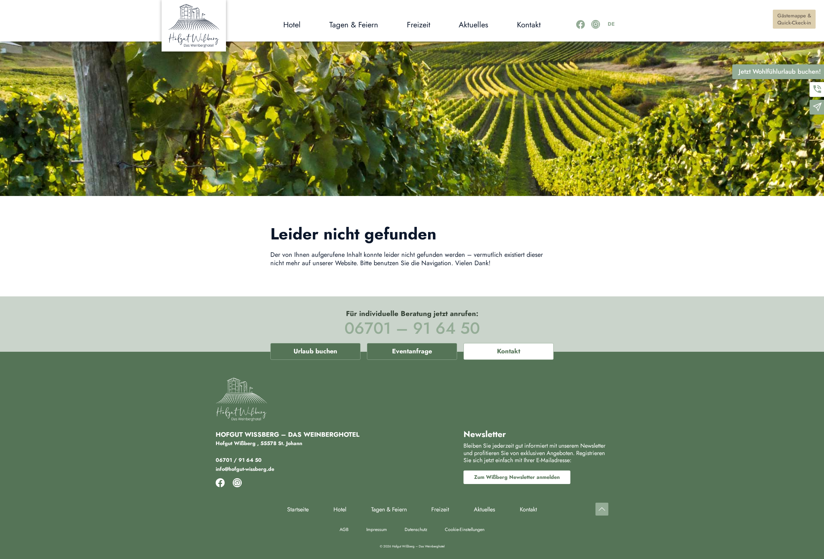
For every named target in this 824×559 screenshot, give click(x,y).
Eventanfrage (412, 351)
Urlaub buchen (315, 351)
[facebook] (580, 24)
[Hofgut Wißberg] (194, 25)
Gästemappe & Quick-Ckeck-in (794, 19)
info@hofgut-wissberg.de (245, 469)
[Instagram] (595, 24)
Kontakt (508, 351)
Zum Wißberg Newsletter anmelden (517, 477)
